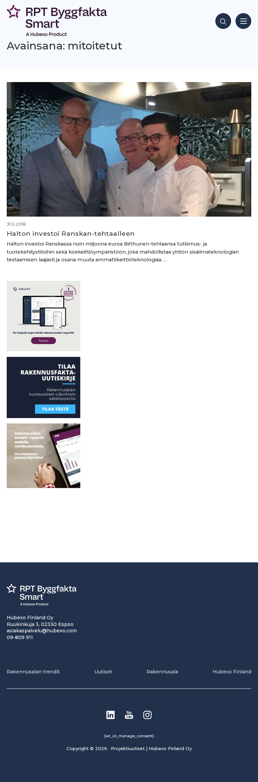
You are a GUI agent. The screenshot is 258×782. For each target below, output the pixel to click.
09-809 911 (20, 637)
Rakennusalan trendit (33, 672)
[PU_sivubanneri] (43, 486)
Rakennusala (162, 672)
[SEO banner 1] (43, 349)
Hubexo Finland (232, 672)
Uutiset (103, 672)
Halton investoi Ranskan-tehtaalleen (71, 233)
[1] (43, 416)
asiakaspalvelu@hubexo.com (42, 631)
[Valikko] (243, 21)
